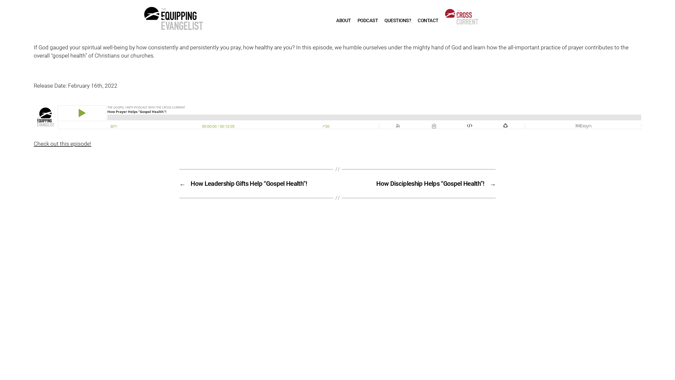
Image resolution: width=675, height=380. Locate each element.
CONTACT (428, 20)
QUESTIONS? (397, 20)
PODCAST (368, 20)
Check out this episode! (62, 144)
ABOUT (343, 20)
